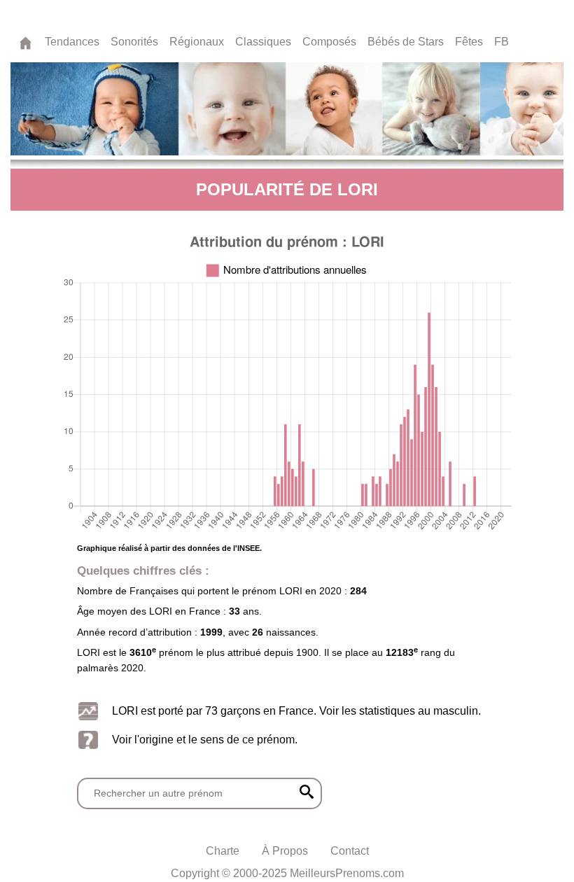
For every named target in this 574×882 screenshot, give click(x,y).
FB (501, 42)
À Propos (285, 851)
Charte (222, 851)
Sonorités (134, 42)
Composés (329, 42)
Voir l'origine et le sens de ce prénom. (205, 739)
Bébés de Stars (406, 42)
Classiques (263, 42)
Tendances (72, 42)
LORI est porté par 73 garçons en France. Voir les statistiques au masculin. (296, 710)
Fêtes (469, 42)
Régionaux (196, 42)
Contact (349, 851)
